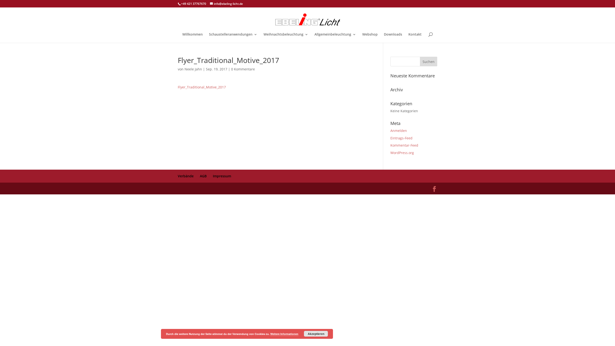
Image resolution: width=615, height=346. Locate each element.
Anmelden (398, 130)
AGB (203, 176)
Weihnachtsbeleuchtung (283, 35)
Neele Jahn (193, 69)
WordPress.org (402, 152)
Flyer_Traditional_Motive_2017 (202, 87)
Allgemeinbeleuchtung (332, 35)
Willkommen (192, 35)
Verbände (186, 176)
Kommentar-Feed (404, 145)
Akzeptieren (316, 334)
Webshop (370, 35)
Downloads (393, 35)
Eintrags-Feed (401, 138)
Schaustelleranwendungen (230, 35)
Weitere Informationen (284, 334)
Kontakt (415, 35)
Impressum (222, 176)
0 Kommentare (243, 69)
